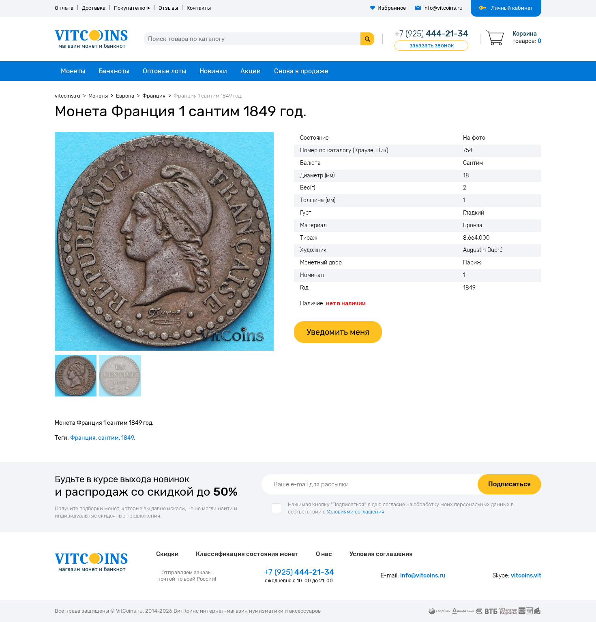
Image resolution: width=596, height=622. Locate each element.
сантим (108, 438)
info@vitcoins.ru (443, 8)
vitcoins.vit (526, 575)
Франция (83, 438)
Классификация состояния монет (247, 554)
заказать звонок (431, 45)
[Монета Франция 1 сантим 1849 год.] (164, 241)
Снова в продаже (301, 71)
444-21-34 (431, 33)
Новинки (213, 71)
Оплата (64, 8)
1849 (127, 438)
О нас (324, 554)
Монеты (73, 71)
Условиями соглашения (355, 512)
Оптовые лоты (164, 71)
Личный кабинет (512, 8)
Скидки (167, 554)
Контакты (199, 8)
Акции (250, 71)
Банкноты (114, 71)
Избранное (391, 8)
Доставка (93, 8)
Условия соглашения (381, 554)
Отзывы (168, 8)
